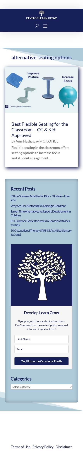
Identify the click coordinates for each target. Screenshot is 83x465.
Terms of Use (20, 447)
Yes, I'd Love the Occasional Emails (41, 361)
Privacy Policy (42, 447)
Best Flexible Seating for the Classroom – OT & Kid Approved (39, 129)
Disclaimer (64, 447)
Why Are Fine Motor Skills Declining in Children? (38, 206)
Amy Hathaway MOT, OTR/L (37, 141)
